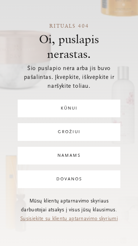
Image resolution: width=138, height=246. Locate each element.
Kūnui (69, 108)
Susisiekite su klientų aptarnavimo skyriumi (69, 219)
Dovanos (69, 179)
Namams (69, 155)
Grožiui (69, 132)
